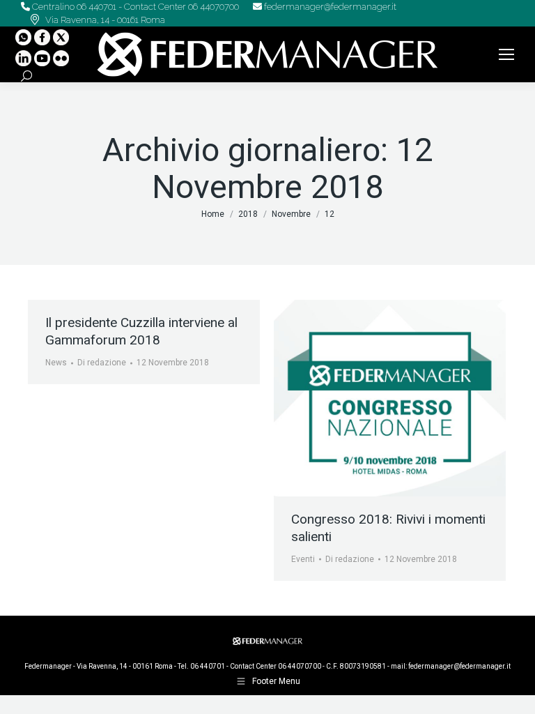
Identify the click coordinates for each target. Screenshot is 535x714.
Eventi (303, 559)
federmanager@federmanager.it (329, 6)
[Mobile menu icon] (506, 54)
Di (101, 362)
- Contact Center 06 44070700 (177, 6)
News (56, 362)
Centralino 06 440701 (73, 6)
